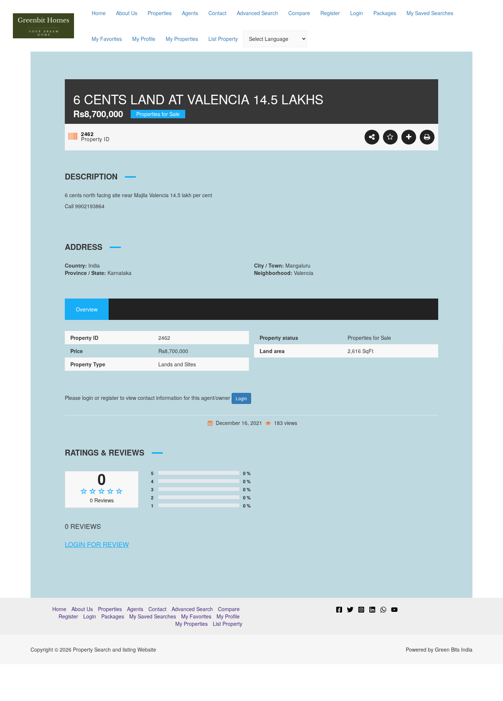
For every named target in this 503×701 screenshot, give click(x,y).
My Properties (182, 38)
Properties (160, 13)
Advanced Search (257, 13)
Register (330, 13)
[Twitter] (350, 609)
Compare (299, 13)
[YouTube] (394, 609)
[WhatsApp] (383, 609)
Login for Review (97, 544)
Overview (87, 309)
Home (99, 13)
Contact (217, 13)
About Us (126, 13)
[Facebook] (339, 609)
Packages (384, 13)
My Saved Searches (430, 13)
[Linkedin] (372, 609)
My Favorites (107, 38)
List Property (223, 38)
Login (356, 13)
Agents (190, 13)
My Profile (143, 38)
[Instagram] (361, 609)
